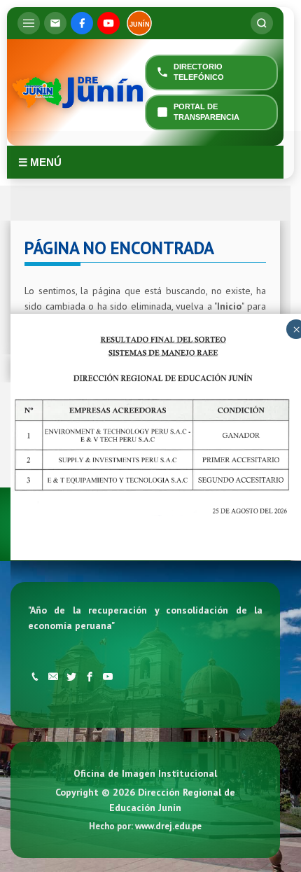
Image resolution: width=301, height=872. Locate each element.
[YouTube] (108, 23)
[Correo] (55, 23)
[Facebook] (82, 23)
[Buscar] (262, 23)
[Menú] (29, 23)
